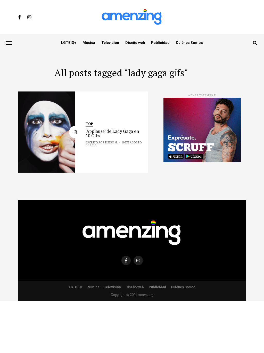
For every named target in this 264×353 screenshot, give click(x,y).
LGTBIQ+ (68, 43)
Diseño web (135, 43)
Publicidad (160, 43)
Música (88, 43)
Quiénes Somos (189, 43)
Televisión (110, 43)
